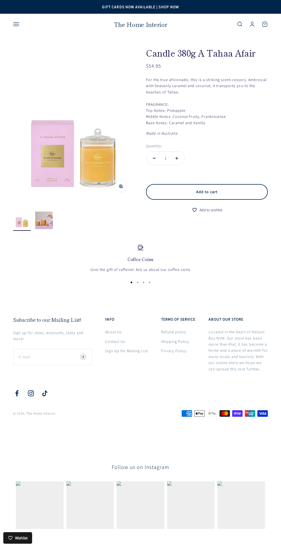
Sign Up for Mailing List (126, 350)
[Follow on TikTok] (45, 393)
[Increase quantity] (177, 158)
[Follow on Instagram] (31, 393)
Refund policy (173, 331)
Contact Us (115, 341)
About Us (113, 331)
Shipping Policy (175, 341)
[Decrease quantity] (154, 158)
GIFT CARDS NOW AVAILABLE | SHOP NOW (140, 6)
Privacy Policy (174, 350)
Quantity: (154, 145)
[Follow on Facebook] (17, 393)
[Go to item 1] (22, 219)
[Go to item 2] (44, 221)
